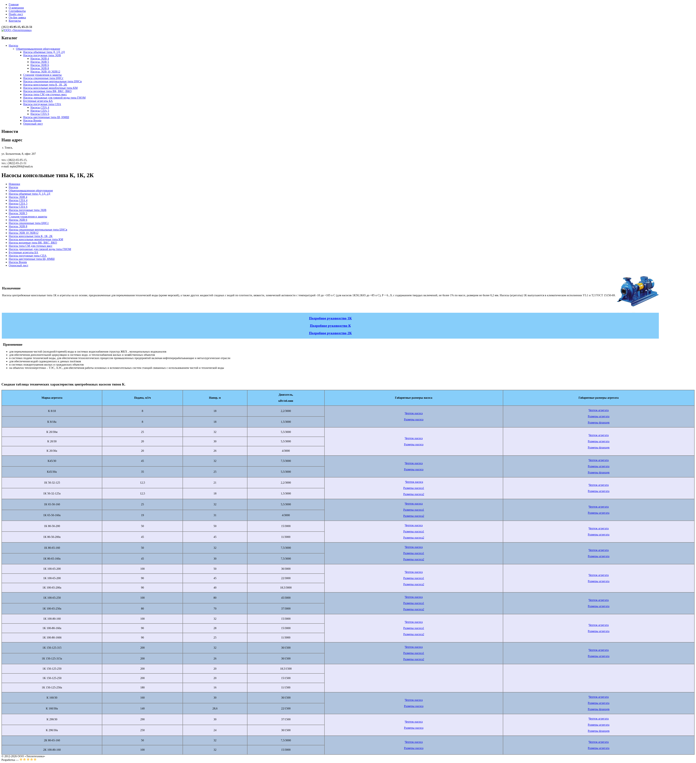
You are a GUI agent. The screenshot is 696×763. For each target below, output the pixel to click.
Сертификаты (17, 10)
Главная (13, 4)
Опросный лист (33, 123)
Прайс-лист (16, 14)
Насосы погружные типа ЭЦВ (42, 55)
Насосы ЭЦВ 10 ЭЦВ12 (45, 71)
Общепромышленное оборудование (38, 48)
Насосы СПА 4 (39, 107)
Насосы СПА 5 (39, 110)
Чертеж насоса (414, 413)
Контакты (15, 20)
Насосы (13, 45)
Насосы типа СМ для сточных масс (45, 94)
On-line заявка (17, 17)
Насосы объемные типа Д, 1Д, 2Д (44, 52)
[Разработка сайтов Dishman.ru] (28, 759)
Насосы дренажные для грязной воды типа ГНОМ (54, 97)
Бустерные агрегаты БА (38, 100)
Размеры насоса (413, 419)
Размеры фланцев (599, 422)
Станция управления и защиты (42, 74)
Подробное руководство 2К (330, 333)
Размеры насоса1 (413, 488)
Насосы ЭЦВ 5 (39, 61)
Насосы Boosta (32, 120)
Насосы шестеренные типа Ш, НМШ (46, 117)
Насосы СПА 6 (39, 113)
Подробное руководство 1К (330, 318)
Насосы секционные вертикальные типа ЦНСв (52, 81)
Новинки (14, 184)
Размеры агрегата (598, 416)
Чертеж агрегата (599, 410)
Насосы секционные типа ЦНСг (43, 78)
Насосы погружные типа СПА (42, 104)
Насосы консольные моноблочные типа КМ (50, 87)
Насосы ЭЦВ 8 (39, 68)
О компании (16, 7)
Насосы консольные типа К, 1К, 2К (45, 84)
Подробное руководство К (330, 326)
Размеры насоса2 (413, 494)
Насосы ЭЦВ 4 (39, 58)
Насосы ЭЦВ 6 (39, 65)
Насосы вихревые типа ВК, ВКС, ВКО (47, 91)
